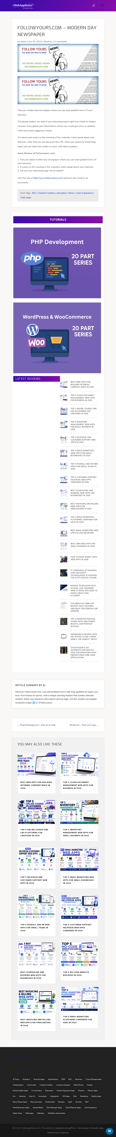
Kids (75, 1096)
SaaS (70, 1102)
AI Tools (16, 1079)
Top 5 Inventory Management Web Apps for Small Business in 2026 (83, 426)
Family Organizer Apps (66, 1090)
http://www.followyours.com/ (48, 178)
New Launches (36, 1102)
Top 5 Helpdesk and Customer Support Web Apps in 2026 (83, 440)
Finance (81, 1090)
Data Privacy (78, 1085)
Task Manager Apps (54, 1107)
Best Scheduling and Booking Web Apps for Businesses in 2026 (82, 493)
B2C (34, 193)
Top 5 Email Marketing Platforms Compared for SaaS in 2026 (84, 519)
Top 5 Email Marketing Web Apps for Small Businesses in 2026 (82, 453)
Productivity (50, 1102)
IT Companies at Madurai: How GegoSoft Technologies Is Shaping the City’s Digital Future (84, 574)
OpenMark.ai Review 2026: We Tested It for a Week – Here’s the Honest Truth (84, 637)
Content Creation (46, 193)
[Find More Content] (109, 1131)
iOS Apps (66, 1096)
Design (90, 1085)
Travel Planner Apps (73, 1107)
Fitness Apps (93, 1090)
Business (78, 1079)
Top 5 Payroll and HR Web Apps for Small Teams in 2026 (84, 466)
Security (79, 1102)
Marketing (84, 1096)
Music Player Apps (20, 1102)
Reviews (48, 41)
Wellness (40, 1113)
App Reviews (53, 1079)
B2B (63, 1079)
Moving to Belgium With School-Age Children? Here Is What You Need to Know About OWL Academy (84, 591)
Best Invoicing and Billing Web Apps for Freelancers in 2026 (84, 506)
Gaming (22, 1096)
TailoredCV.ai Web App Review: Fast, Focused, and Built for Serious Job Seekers (84, 607)
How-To (32, 1096)
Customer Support (63, 1085)
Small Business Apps (21, 1107)
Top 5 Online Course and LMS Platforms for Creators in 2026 (84, 411)
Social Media (38, 1107)
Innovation (62, 193)
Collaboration (18, 1085)
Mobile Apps (96, 1096)
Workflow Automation (56, 1113)
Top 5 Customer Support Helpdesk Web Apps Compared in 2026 (83, 480)
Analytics (26, 1079)
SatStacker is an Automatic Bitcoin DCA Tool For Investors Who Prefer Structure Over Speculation (83, 653)
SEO (87, 1102)
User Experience (84, 193)
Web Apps (25, 197)
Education (49, 1090)
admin (23, 41)
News (71, 193)
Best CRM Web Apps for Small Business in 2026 (83, 545)
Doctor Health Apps (20, 1090)
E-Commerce (37, 1090)
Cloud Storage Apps (94, 1079)
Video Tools (17, 1113)
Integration (54, 1096)
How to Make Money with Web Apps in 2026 (84, 558)
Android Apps (39, 1079)
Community (31, 1085)
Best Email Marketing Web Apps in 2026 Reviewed (84, 531)
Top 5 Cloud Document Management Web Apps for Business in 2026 (83, 398)
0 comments (60, 41)
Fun (14, 1096)
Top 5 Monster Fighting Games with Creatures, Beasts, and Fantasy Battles (83, 623)
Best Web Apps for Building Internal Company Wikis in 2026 (82, 384)
